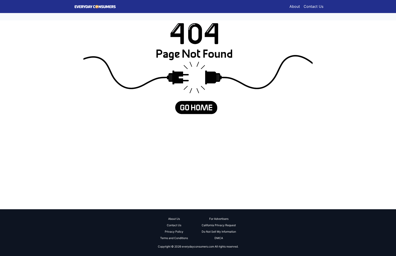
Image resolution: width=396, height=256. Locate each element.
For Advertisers (218, 218)
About (294, 6)
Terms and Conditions (174, 238)
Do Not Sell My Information (219, 231)
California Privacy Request (219, 225)
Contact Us (313, 6)
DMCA (218, 238)
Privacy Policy (174, 231)
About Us (174, 218)
